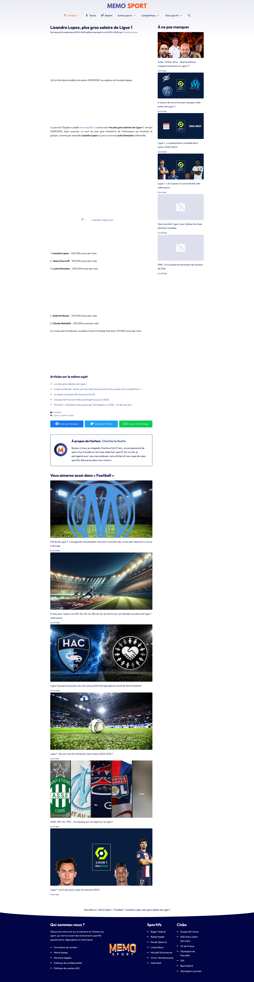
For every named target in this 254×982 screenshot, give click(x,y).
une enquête (86, 127)
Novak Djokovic (159, 942)
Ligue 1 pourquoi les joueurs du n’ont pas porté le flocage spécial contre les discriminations (96, 685)
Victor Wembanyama (162, 957)
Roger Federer (158, 931)
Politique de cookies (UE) (67, 968)
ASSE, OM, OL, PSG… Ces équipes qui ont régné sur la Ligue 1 (81, 821)
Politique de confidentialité (68, 962)
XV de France (187, 946)
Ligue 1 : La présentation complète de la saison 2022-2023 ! (178, 144)
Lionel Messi (157, 947)
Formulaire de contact (65, 947)
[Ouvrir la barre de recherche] (189, 16)
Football (71, 15)
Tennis (92, 15)
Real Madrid (186, 965)
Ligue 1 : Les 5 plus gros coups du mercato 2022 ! (75, 889)
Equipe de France (189, 931)
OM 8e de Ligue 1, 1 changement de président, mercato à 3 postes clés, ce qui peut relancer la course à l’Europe (101, 543)
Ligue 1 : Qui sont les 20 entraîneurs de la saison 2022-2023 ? (81, 753)
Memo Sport (105, 909)
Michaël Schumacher (162, 952)
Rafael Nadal (157, 936)
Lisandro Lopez (67, 415)
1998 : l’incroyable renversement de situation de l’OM (180, 266)
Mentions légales (63, 957)
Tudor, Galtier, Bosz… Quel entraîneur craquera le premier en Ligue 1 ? (177, 63)
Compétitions (149, 15)
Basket (108, 15)
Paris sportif (171, 15)
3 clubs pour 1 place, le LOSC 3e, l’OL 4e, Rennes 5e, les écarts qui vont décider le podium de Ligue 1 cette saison (100, 615)
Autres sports (125, 15)
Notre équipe (61, 952)
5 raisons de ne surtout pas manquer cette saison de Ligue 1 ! (179, 104)
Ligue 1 (56, 415)
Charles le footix (114, 441)
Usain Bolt (156, 962)
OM (182, 960)
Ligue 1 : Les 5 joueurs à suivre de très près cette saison (179, 185)
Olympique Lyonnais (190, 970)
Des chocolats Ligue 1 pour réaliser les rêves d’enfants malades (180, 225)
